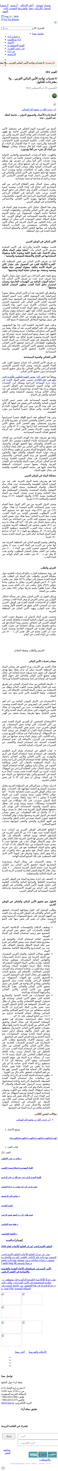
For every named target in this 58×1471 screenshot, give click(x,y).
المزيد (9, 1240)
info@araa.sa (7, 1403)
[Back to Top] (3, 1468)
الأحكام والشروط (37, 1352)
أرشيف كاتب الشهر (4, 8)
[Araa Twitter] (11, 1359)
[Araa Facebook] (11, 1357)
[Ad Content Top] (29, 19)
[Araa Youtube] (8, 64)
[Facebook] (7, 59)
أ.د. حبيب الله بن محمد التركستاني (39, 109)
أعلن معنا (19, 1352)
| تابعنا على (20, 1365)
